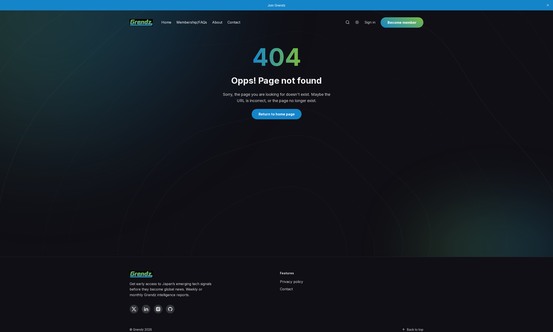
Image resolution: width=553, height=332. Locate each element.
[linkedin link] (146, 309)
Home (166, 22)
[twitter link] (134, 309)
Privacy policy (291, 281)
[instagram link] (158, 309)
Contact (233, 22)
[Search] (347, 22)
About (217, 22)
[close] (547, 5)
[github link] (170, 309)
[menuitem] (166, 22)
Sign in (369, 22)
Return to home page (277, 114)
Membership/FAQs (191, 22)
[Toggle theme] (357, 22)
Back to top (415, 329)
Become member (402, 22)
